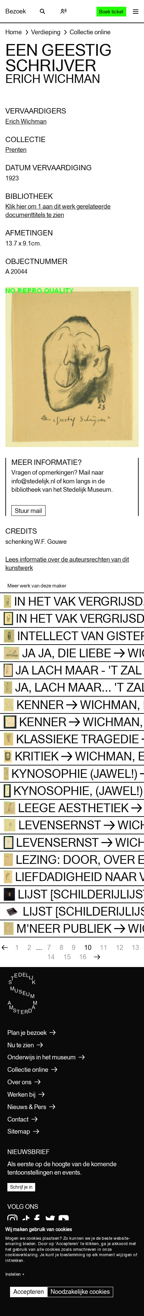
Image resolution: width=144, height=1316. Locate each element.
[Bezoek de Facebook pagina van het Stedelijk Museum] (37, 1220)
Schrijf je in (21, 1187)
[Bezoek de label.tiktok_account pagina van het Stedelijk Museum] (26, 1220)
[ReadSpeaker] (63, 11)
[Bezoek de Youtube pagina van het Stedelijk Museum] (64, 1220)
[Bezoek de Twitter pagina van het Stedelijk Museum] (50, 1220)
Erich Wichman (26, 121)
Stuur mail (28, 510)
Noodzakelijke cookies (80, 1291)
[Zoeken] (42, 11)
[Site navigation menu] (134, 11)
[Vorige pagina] (5, 947)
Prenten (15, 149)
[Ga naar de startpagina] (22, 1012)
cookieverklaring (21, 1255)
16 (82, 957)
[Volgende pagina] (97, 957)
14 (51, 957)
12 (119, 947)
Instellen (13, 1274)
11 (103, 947)
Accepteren (28, 1291)
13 (135, 947)
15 (67, 957)
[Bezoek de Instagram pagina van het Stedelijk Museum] (12, 1220)
